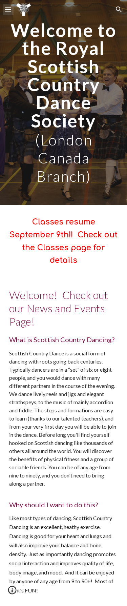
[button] (8, 9)
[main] (63, 102)
